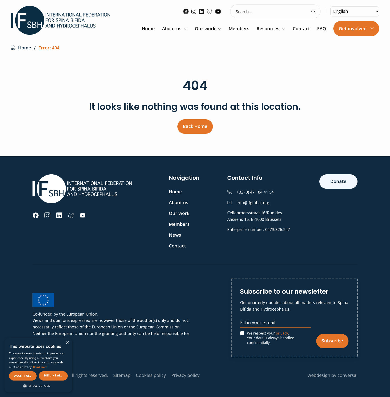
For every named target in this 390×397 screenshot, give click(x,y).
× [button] (67, 343)
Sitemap (121, 375)
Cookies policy (151, 375)
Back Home (195, 126)
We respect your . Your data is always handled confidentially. (270, 338)
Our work (205, 29)
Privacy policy (185, 375)
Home (148, 29)
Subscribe (332, 341)
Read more (40, 367)
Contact (301, 29)
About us (171, 29)
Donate (338, 181)
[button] (38, 385)
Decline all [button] (53, 375)
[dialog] (38, 365)
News (175, 235)
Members (239, 29)
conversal (347, 375)
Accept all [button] (22, 376)
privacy (282, 333)
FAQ (321, 29)
